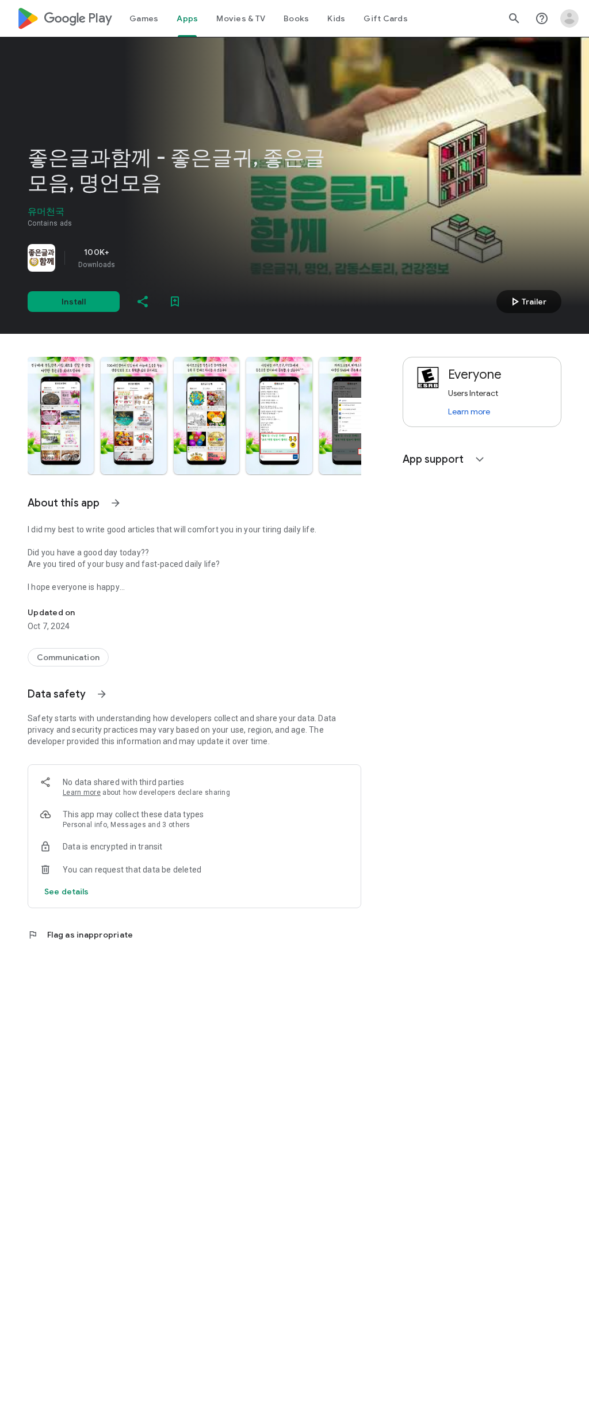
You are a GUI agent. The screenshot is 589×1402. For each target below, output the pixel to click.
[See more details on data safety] (67, 891)
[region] (189, 258)
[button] (61, 415)
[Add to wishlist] (175, 301)
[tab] (143, 18)
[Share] (142, 301)
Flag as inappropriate (80, 934)
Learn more (82, 792)
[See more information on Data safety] (102, 694)
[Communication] (68, 657)
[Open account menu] (569, 18)
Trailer (527, 301)
